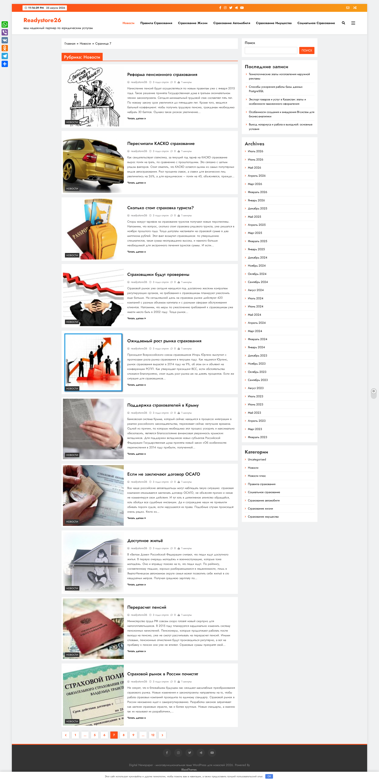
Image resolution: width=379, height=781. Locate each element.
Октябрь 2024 (257, 274)
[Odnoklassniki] (5, 48)
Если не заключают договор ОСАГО (163, 474)
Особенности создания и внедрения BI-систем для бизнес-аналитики (281, 114)
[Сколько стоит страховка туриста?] (93, 229)
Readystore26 (42, 20)
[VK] (5, 40)
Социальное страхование (316, 23)
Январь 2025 (256, 249)
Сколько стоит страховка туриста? (160, 207)
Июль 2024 (255, 298)
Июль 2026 (255, 151)
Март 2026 (255, 184)
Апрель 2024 (257, 323)
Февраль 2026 (257, 192)
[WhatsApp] (5, 24)
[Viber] (5, 32)
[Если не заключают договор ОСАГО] (93, 495)
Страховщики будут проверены (158, 274)
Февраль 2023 (257, 437)
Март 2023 (255, 429)
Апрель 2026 (257, 176)
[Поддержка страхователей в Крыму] (93, 429)
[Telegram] (5, 56)
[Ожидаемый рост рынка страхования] (93, 362)
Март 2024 (255, 331)
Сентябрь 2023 (258, 380)
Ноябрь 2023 (256, 363)
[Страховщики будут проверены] (93, 295)
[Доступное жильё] (93, 562)
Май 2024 (254, 315)
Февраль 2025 (257, 241)
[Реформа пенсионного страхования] (93, 96)
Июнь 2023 (255, 404)
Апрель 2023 (256, 421)
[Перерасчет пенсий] (93, 628)
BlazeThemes (189, 770)
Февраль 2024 (257, 339)
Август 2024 (256, 290)
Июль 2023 (255, 396)
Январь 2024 (256, 347)
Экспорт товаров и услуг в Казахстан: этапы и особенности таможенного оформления (277, 101)
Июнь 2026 (255, 159)
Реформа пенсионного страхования (162, 74)
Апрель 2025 (256, 225)
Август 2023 (256, 388)
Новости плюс (257, 476)
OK (269, 776)
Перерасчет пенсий (146, 607)
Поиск (250, 42)
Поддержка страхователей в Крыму (163, 405)
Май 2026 (254, 167)
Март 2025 (255, 233)
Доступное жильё (145, 540)
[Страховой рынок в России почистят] (93, 695)
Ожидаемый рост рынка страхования (164, 341)
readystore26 (139, 82)
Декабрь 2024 (257, 257)
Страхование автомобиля (231, 23)
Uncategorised (257, 459)
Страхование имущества (274, 23)
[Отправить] (5, 64)
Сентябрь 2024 (258, 282)
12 (152, 735)
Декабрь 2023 (257, 355)
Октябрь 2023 (257, 372)
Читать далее (135, 118)
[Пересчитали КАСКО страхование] (93, 162)
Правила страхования (156, 23)
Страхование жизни (192, 23)
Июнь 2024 (255, 306)
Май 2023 (254, 413)
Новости (128, 23)
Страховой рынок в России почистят (162, 674)
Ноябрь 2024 (257, 265)
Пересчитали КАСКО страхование (161, 143)
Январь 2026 (256, 200)
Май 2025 (254, 217)
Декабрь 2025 (257, 208)
